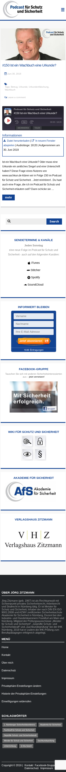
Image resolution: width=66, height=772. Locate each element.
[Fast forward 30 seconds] (32, 122)
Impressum (8, 678)
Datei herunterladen (18, 140)
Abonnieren (23, 127)
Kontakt (6, 655)
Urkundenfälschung (39, 87)
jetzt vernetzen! (37, 376)
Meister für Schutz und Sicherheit (18, 741)
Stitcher (35, 270)
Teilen (37, 127)
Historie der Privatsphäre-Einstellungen (24, 693)
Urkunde (23, 87)
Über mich (7, 662)
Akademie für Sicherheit (50, 725)
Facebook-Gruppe (45, 765)
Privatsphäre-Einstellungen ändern (21, 686)
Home (5, 647)
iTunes (35, 262)
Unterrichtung (10, 746)
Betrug (14, 87)
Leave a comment (16, 97)
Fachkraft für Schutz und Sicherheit (19, 730)
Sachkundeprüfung (46, 741)
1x (24, 122)
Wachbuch (10, 89)
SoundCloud (35, 284)
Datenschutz (9, 670)
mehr (8, 197)
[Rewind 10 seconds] (17, 122)
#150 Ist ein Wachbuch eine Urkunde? (29, 65)
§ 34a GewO (26, 746)
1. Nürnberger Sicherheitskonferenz (19, 725)
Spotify (35, 277)
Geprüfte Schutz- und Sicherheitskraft (20, 735)
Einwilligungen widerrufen (16, 701)
